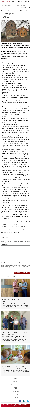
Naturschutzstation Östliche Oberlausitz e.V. (17, 226)
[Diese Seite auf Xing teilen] (24, 401)
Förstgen (3, 226)
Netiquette (11, 270)
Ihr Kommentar (4, 244)
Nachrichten (9, 4)
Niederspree (4, 227)
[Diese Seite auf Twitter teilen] (28, 401)
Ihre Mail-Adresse (5, 237)
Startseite (3, 4)
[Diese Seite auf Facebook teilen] (20, 401)
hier (29, 268)
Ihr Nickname (4, 233)
